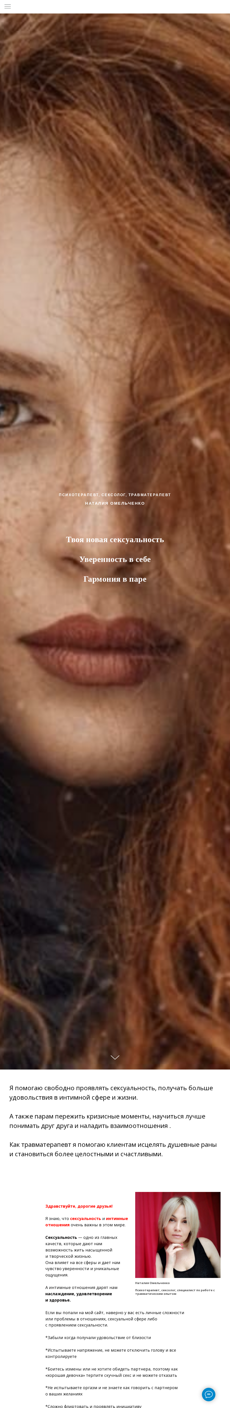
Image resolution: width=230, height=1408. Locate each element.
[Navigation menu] (7, 6)
